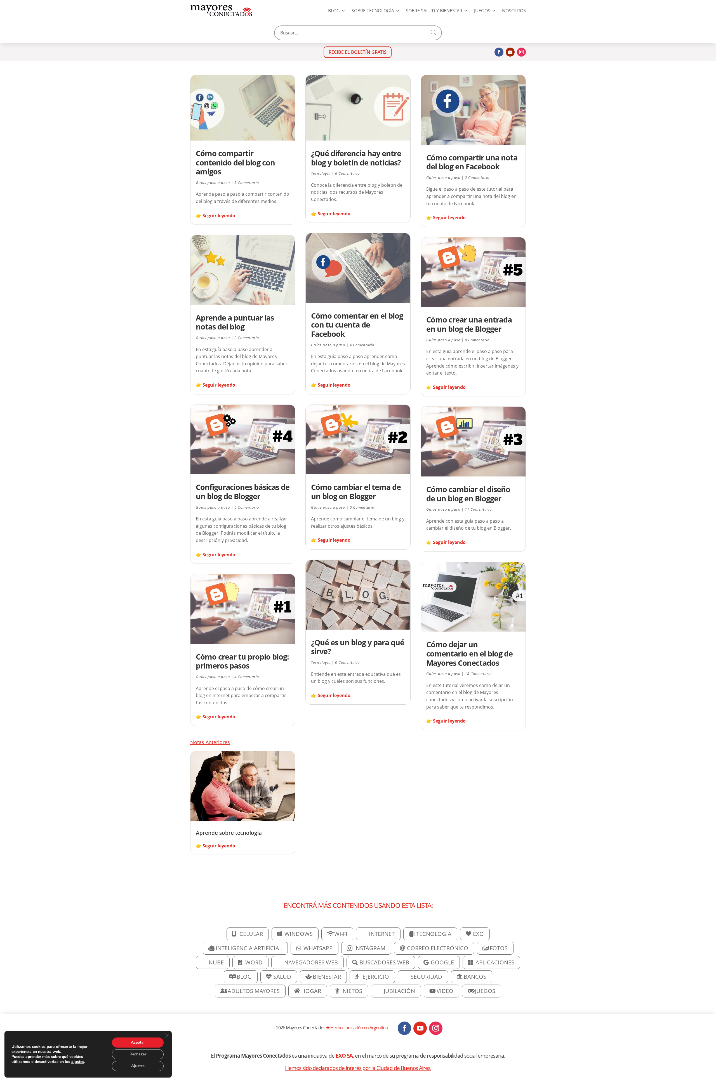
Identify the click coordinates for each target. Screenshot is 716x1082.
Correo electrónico (437, 948)
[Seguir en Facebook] (498, 52)
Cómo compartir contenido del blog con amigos (235, 162)
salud (282, 976)
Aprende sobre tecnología (229, 832)
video (445, 991)
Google (442, 962)
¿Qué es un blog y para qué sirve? (357, 647)
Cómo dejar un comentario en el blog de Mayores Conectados (469, 653)
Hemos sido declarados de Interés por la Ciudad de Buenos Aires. (358, 1068)
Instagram (369, 948)
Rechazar (137, 1054)
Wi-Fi (340, 934)
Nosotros (514, 11)
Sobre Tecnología (373, 11)
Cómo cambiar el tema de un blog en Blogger (356, 491)
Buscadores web (384, 962)
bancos (475, 976)
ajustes (77, 1061)
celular (251, 934)
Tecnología (321, 173)
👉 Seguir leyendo (215, 215)
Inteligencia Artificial (249, 948)
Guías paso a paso (213, 182)
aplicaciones (494, 962)
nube (216, 962)
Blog (334, 11)
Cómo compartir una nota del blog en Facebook (471, 162)
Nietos (352, 991)
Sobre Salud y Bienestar (434, 11)
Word (254, 962)
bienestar (327, 976)
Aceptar (138, 1042)
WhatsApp (318, 948)
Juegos (482, 11)
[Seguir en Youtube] (510, 52)
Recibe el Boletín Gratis (358, 52)
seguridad (426, 976)
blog (244, 976)
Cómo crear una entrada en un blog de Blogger (469, 324)
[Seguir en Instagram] (521, 52)
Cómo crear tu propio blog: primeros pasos (242, 661)
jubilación (399, 991)
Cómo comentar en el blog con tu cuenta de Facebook (357, 324)
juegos (485, 991)
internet (382, 934)
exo (478, 934)
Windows (298, 934)
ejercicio (375, 976)
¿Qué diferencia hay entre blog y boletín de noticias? (356, 158)
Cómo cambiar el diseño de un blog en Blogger (468, 494)
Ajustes (138, 1066)
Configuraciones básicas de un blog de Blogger (242, 491)
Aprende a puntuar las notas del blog (235, 322)
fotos (499, 948)
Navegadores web (311, 962)
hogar (311, 991)
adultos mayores (254, 991)
